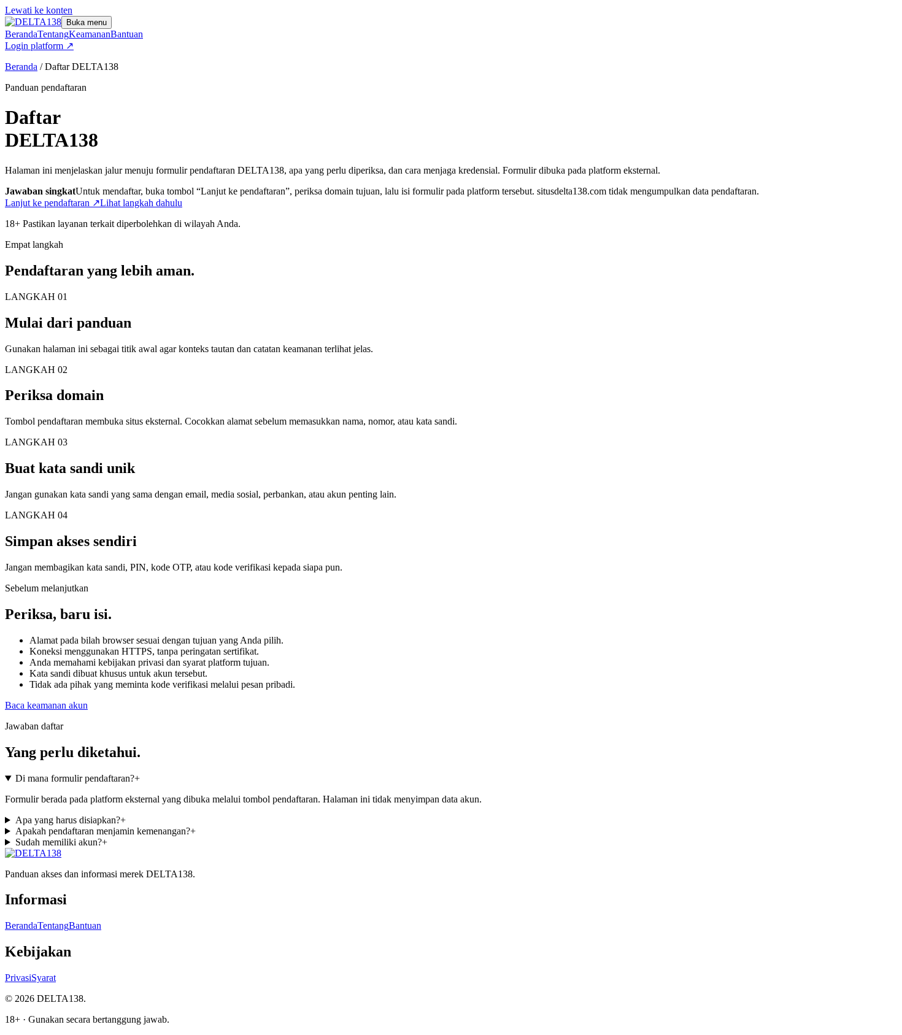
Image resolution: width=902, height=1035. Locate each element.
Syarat (43, 977)
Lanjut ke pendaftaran (52, 203)
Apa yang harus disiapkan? (70, 820)
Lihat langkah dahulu (141, 203)
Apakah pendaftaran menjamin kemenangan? (105, 831)
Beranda (21, 34)
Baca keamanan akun (46, 705)
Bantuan (126, 34)
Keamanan (89, 34)
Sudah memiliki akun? (61, 842)
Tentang (53, 34)
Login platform (39, 45)
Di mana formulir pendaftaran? (77, 778)
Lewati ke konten (38, 10)
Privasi (18, 977)
